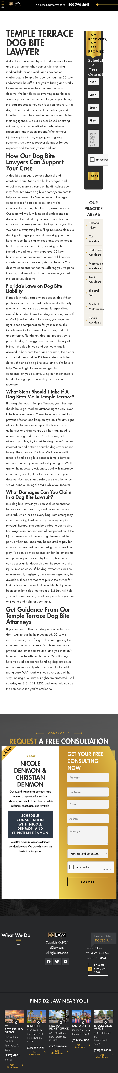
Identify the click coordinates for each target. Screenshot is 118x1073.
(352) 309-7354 (102, 1050)
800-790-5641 (79, 4)
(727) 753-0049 (58, 1046)
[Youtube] (65, 961)
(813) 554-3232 (80, 1040)
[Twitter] (57, 961)
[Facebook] (48, 961)
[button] (18, 942)
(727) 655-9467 (35, 1047)
